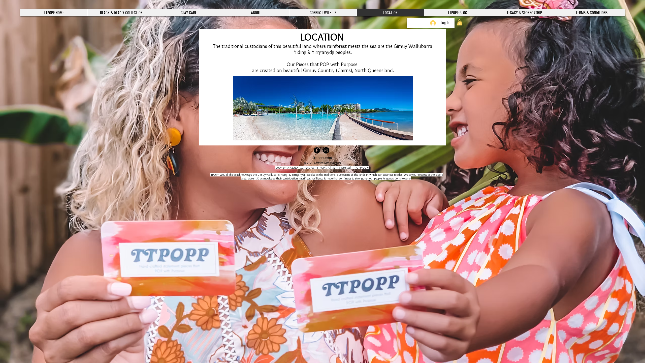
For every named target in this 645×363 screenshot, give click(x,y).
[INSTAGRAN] (326, 150)
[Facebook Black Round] (317, 150)
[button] (459, 22)
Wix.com (335, 163)
